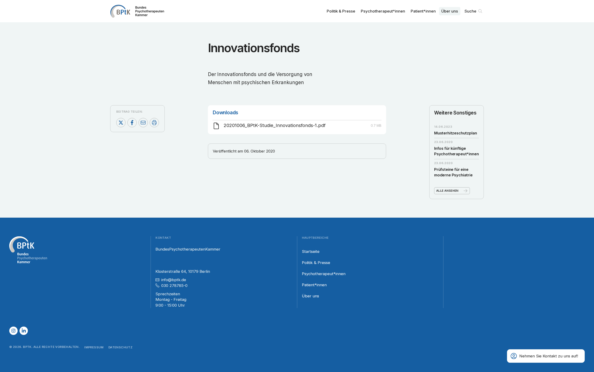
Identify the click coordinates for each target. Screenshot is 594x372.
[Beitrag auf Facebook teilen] (132, 122)
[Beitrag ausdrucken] (154, 122)
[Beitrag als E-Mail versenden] (143, 122)
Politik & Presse (341, 11)
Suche (470, 11)
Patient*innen (423, 11)
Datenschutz (120, 347)
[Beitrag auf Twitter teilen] (121, 122)
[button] (546, 356)
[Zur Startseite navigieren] (137, 11)
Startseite (311, 251)
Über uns (449, 11)
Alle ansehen (447, 190)
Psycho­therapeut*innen (383, 11)
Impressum (94, 347)
